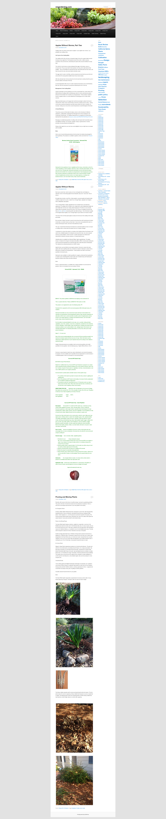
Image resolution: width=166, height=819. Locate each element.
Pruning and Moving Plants (66, 497)
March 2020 (100, 216)
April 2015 (100, 269)
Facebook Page (87, 33)
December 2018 (101, 222)
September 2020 (101, 210)
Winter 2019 (100, 159)
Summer (100, 148)
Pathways (100, 84)
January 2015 (101, 273)
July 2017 (100, 233)
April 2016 (100, 253)
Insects (107, 73)
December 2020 (101, 209)
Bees (99, 42)
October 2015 (101, 261)
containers (101, 55)
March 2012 (100, 318)
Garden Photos (103, 33)
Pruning (77, 808)
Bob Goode (100, 201)
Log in (99, 377)
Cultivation (102, 57)
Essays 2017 (58, 33)
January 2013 (101, 305)
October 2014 (101, 276)
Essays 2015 (98, 30)
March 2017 (100, 237)
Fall (99, 132)
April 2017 (100, 236)
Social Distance (103, 102)
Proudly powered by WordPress (83, 814)
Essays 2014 (91, 30)
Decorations (100, 60)
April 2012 (100, 317)
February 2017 (101, 239)
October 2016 (101, 244)
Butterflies (104, 46)
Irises (102, 75)
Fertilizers (105, 67)
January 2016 (101, 257)
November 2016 (101, 243)
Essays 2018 (65, 33)
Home (57, 30)
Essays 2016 (105, 30)
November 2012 (101, 307)
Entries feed (100, 378)
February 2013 (101, 303)
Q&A (99, 139)
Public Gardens (101, 92)
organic (84, 179)
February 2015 (101, 272)
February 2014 (101, 287)
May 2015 (100, 268)
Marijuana (100, 82)
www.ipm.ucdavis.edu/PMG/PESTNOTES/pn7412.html (81, 116)
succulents (106, 104)
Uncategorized (101, 155)
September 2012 (101, 310)
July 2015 (100, 265)
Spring (99, 140)
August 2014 (100, 279)
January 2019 (101, 221)
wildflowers (100, 111)
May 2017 (100, 235)
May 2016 (100, 251)
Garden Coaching (95, 33)
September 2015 (101, 262)
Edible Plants (74, 179)
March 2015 (100, 270)
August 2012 (100, 311)
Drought (101, 63)
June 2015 (100, 266)
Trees (100, 109)
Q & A (57, 36)
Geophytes (74, 808)
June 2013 (100, 298)
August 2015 (100, 264)
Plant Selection (102, 86)
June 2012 (100, 314)
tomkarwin (100, 190)
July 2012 (100, 313)
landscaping (103, 77)
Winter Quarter (101, 161)
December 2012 (101, 306)
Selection (102, 99)
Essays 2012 (77, 30)
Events (100, 67)
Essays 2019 (72, 33)
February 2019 (101, 220)
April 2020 (100, 214)
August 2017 (100, 232)
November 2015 (101, 259)
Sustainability (103, 107)
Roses (103, 97)
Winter (99, 157)
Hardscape (103, 73)
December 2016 (101, 242)
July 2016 (100, 248)
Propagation (101, 88)
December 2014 (101, 274)
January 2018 (101, 228)
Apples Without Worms (65, 186)
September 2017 (101, 231)
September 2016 (101, 246)
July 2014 (100, 280)
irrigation (105, 74)
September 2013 (101, 294)
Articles (71, 30)
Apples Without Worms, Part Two (69, 45)
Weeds (104, 109)
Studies (100, 104)
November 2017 (101, 229)
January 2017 (101, 240)
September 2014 (101, 277)
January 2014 (101, 288)
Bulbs (100, 47)
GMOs (106, 71)
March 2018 (100, 227)
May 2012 (100, 315)
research (99, 97)
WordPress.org (101, 381)
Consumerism (102, 53)
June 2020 (100, 212)
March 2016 (100, 254)
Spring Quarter (101, 142)
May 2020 (100, 213)
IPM (82, 179)
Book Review (103, 44)
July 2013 (100, 296)
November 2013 (101, 291)
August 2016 (100, 247)
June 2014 (100, 281)
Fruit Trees (79, 179)
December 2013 (101, 289)
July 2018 (100, 224)
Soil (109, 102)
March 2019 (100, 218)
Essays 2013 (84, 30)
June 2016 (100, 250)
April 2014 (100, 284)
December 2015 (101, 258)
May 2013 (100, 299)
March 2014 (100, 285)
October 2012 (101, 309)
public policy (103, 94)
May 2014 (100, 283)
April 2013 (100, 300)
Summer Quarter (101, 150)
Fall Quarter (66, 179)
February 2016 (101, 255)
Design (106, 60)
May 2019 (100, 217)
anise (65, 211)
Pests (87, 179)
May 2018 (100, 225)
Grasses (100, 73)
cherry (60, 211)
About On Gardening (64, 30)
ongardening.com (64, 6)
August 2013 (100, 295)
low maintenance (103, 80)
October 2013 (101, 292)
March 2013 (100, 302)
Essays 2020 (79, 33)
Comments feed (101, 380)
